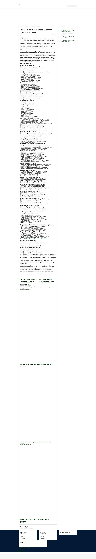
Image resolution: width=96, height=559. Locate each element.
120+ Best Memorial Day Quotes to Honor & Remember (35, 442)
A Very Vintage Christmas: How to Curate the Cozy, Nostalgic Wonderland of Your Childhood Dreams (68, 34)
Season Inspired (33, 547)
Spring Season (69, 1)
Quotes (23, 26)
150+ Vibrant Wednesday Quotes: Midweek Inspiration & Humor (36, 238)
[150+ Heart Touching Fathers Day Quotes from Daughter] (25, 285)
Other (75, 1)
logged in (25, 528)
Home (41, 1)
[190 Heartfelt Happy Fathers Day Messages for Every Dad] (38, 289)
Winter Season (62, 1)
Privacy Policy (68, 532)
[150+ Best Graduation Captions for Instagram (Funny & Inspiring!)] (38, 444)
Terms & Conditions (44, 533)
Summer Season (46, 1)
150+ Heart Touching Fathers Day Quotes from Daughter (36, 287)
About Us (42, 536)
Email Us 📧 (43, 538)
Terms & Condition (63, 532)
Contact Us (20, 549)
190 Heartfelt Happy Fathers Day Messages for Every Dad (36, 364)
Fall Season (54, 1)
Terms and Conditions (22, 551)
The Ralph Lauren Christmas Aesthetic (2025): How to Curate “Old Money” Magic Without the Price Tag (68, 37)
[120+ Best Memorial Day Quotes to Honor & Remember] (38, 366)
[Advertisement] (48, 16)
